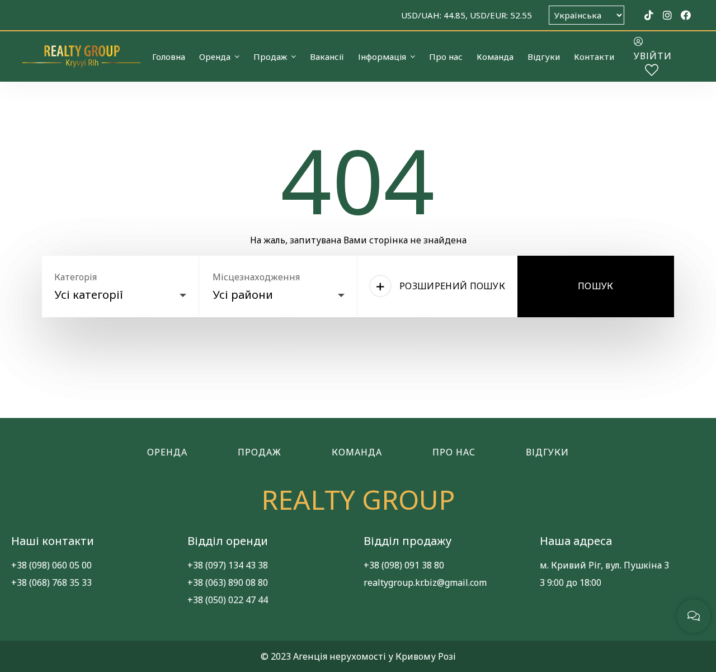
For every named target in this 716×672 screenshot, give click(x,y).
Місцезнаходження (256, 277)
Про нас (453, 452)
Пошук (596, 286)
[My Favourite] (651, 71)
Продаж (259, 452)
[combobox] (120, 292)
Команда (357, 452)
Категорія (75, 277)
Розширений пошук (451, 286)
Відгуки (547, 452)
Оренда (167, 452)
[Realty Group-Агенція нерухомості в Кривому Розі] (81, 56)
